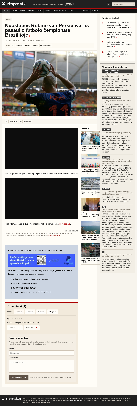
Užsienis (48, 10)
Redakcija (86, 10)
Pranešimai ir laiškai (60, 10)
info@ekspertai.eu (54, 235)
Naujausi (19, 312)
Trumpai (14, 10)
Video (71, 10)
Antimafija (31, 10)
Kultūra (39, 10)
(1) (30, 36)
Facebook (19, 45)
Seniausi (30, 312)
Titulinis (6, 10)
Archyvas (95, 10)
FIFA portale (64, 224)
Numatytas (13, 121)
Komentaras (13, 358)
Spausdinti (27, 121)
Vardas (11, 348)
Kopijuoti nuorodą (45, 45)
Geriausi (41, 312)
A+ (21, 121)
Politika (22, 10)
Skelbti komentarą (18, 377)
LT (108, 4)
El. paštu (35, 45)
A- (6, 121)
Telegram (27, 45)
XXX (78, 10)
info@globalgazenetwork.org (74, 400)
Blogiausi (52, 312)
